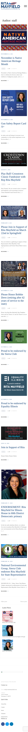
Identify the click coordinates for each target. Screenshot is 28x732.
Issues (2, 710)
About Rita (3, 704)
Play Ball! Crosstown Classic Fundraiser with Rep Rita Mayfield (13, 176)
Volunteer (3, 713)
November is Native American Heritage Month (11, 61)
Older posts (4, 601)
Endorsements (4, 716)
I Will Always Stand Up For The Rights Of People (13, 636)
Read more (4, 80)
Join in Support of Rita (13, 447)
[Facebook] (3, 724)
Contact (3, 707)
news (3, 68)
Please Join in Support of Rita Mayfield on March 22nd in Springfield (14, 230)
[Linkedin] (11, 724)
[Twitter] (7, 724)
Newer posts (23, 601)
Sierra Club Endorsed (7, 651)
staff (9, 68)
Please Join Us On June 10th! (9, 622)
